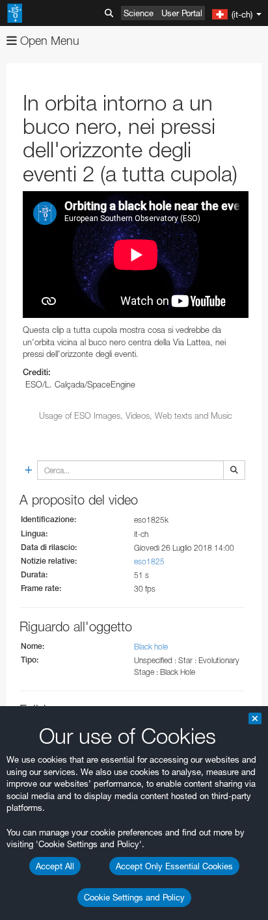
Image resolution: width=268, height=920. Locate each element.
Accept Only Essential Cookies (174, 866)
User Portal (181, 13)
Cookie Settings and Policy (134, 897)
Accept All (55, 866)
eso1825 (149, 561)
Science (139, 13)
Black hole (151, 646)
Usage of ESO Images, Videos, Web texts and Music (135, 415)
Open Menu (48, 40)
